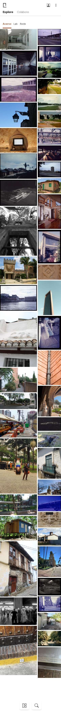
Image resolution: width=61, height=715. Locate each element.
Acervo (7, 23)
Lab (16, 23)
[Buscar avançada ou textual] (37, 706)
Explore (8, 11)
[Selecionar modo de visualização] (24, 706)
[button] (48, 5)
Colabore (23, 11)
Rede (23, 23)
